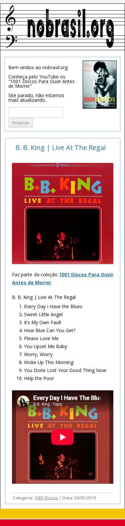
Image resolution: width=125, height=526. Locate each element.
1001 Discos (46, 498)
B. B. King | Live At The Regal (60, 147)
